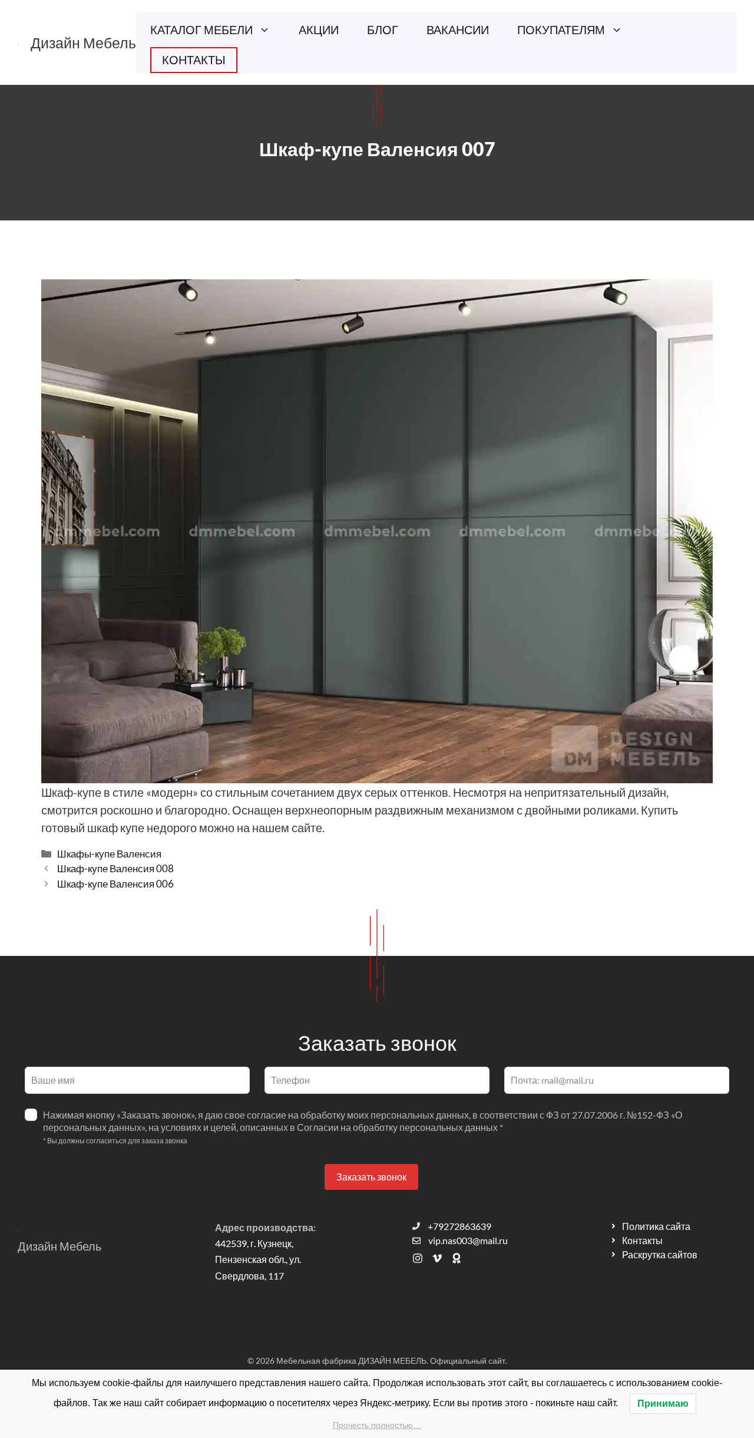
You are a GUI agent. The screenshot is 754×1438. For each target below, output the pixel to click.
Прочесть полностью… (377, 1425)
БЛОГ (382, 29)
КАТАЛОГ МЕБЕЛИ (201, 29)
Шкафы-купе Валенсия (109, 853)
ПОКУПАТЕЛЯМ (561, 29)
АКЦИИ (319, 29)
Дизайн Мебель (83, 42)
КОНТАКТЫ (194, 59)
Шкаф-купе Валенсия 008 (115, 868)
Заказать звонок (371, 1176)
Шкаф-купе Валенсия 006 (115, 884)
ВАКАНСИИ (457, 29)
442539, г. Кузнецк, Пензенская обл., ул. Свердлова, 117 (258, 1259)
